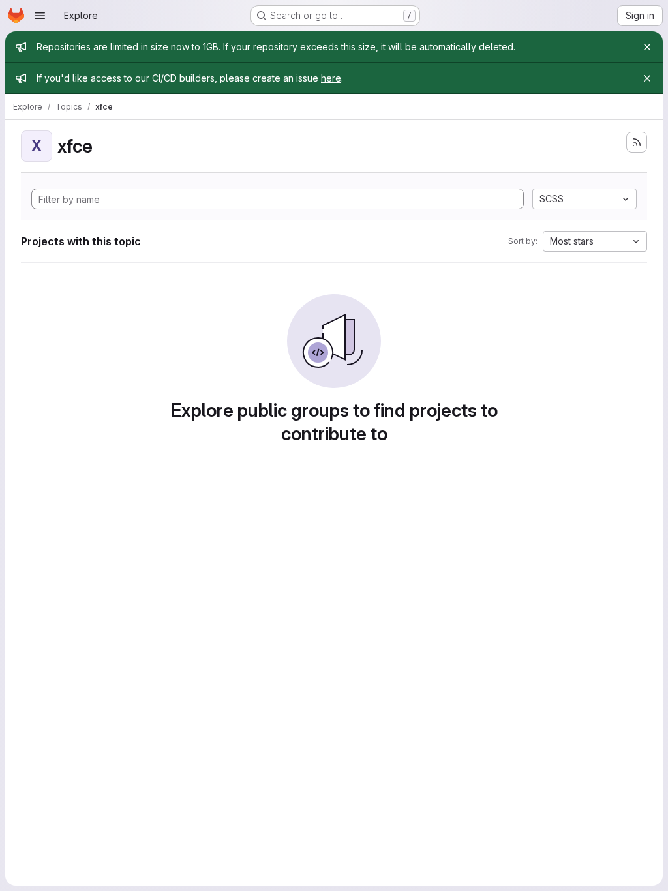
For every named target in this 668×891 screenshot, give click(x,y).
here (331, 77)
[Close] (647, 47)
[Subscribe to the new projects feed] (636, 142)
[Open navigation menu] (39, 15)
